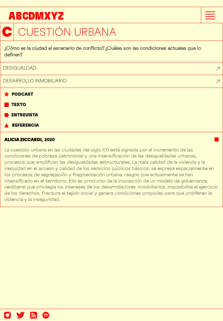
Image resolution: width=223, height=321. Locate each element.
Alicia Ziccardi (23, 139)
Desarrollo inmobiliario (35, 81)
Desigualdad (19, 68)
